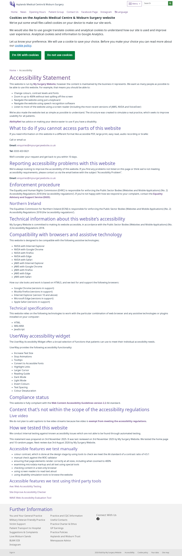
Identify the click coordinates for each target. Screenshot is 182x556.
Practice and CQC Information (66, 516)
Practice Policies (59, 532)
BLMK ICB (15, 540)
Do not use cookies (59, 55)
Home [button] (14, 12)
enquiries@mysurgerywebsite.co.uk (36, 145)
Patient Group (56, 12)
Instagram (106, 12)
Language (122, 12)
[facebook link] (98, 519)
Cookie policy (143, 552)
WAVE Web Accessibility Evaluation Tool (30, 498)
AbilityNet (15, 121)
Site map (165, 552)
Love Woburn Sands (20, 536)
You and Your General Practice (26, 516)
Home (13, 70)
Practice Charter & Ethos (63, 524)
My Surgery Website (44, 84)
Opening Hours (37, 12)
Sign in (12, 552)
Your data (155, 552)
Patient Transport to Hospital (25, 528)
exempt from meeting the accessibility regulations (117, 421)
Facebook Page (89, 12)
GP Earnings (57, 528)
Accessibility (129, 552)
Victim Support (18, 524)
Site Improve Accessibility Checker (28, 492)
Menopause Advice (60, 540)
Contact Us (72, 12)
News (23, 12)
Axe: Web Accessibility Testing (25, 486)
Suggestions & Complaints (24, 532)
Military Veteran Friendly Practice (27, 520)
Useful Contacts (58, 520)
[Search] (170, 3)
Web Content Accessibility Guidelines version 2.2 (79, 403)
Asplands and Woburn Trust (65, 536)
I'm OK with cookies (25, 55)
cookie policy (23, 45)
